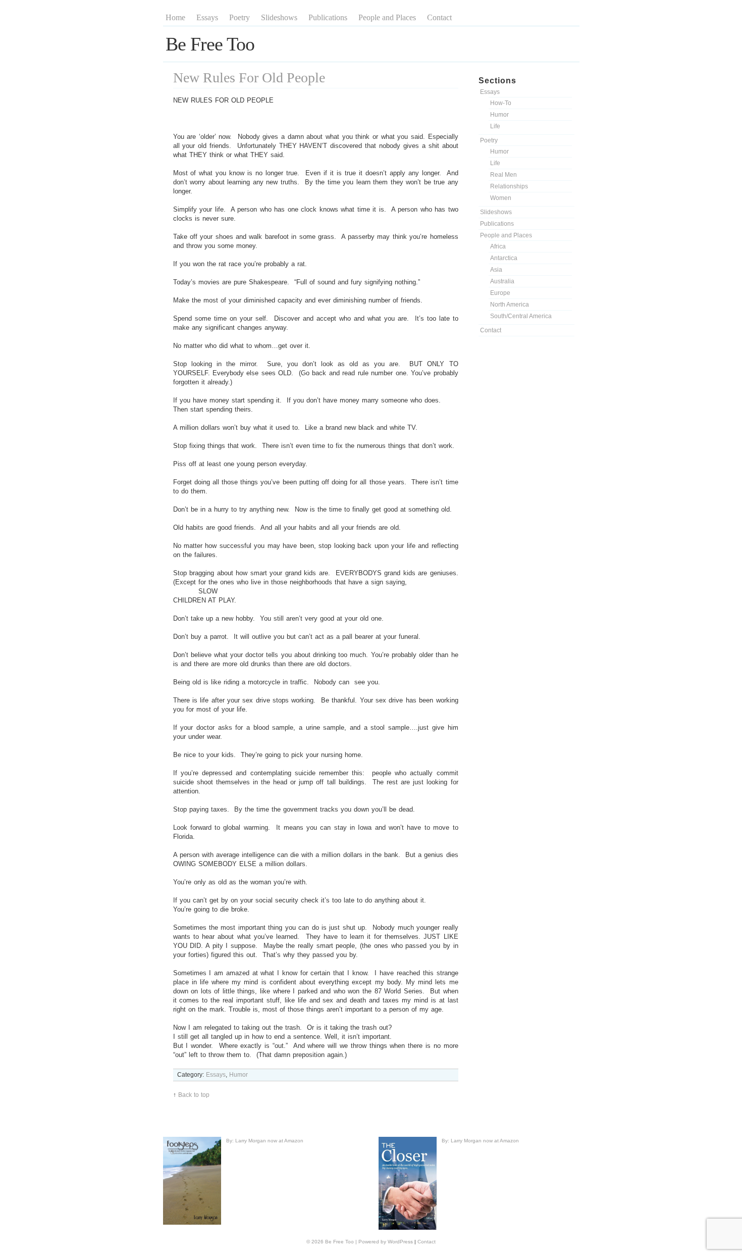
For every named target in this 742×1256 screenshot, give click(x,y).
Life (495, 126)
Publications (327, 17)
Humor (499, 114)
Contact (439, 17)
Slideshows (279, 17)
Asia (496, 269)
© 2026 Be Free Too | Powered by (347, 1241)
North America (509, 304)
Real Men (503, 174)
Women (500, 198)
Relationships (509, 186)
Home (175, 17)
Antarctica (503, 258)
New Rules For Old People (249, 77)
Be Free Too (210, 44)
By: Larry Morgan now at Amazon (264, 1140)
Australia (502, 281)
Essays (207, 17)
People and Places (387, 17)
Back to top (193, 1094)
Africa (498, 246)
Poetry (239, 17)
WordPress (400, 1241)
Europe (500, 292)
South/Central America (521, 316)
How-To (500, 103)
